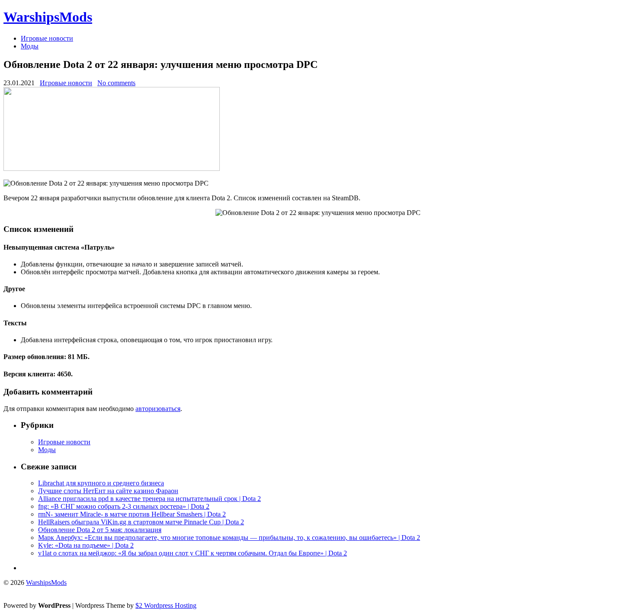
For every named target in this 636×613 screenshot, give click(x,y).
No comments (116, 83)
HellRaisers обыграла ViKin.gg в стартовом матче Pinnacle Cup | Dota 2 (141, 522)
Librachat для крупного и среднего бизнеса (101, 483)
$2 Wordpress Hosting (165, 605)
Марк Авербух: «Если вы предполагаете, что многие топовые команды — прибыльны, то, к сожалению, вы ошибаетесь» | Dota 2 (229, 537)
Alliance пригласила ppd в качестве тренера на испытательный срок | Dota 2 (149, 498)
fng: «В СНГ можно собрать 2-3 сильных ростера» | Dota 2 (123, 506)
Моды (30, 46)
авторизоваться (157, 408)
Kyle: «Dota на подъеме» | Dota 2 (86, 545)
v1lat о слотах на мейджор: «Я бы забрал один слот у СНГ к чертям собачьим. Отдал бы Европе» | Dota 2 (192, 553)
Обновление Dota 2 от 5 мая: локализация (99, 529)
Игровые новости (47, 38)
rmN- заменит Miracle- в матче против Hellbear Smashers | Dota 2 (132, 514)
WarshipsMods (47, 17)
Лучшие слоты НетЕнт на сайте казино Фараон (108, 490)
